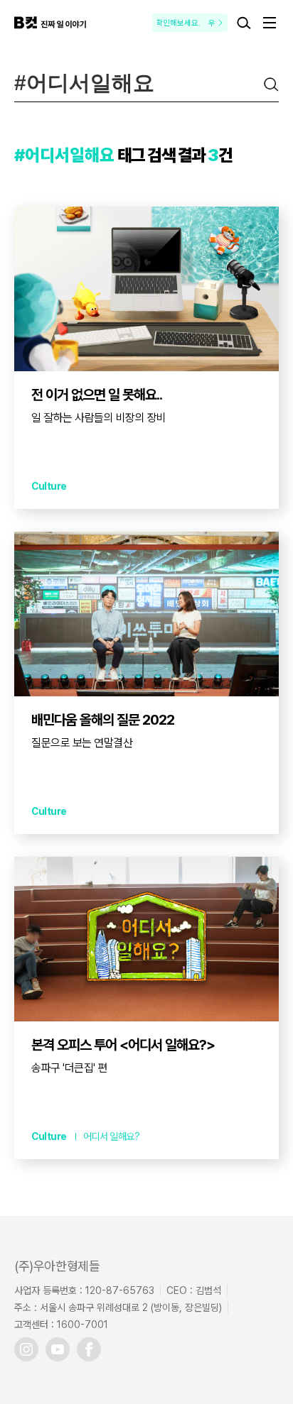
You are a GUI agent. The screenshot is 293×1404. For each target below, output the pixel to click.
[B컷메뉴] (269, 22)
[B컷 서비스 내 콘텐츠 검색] (244, 22)
